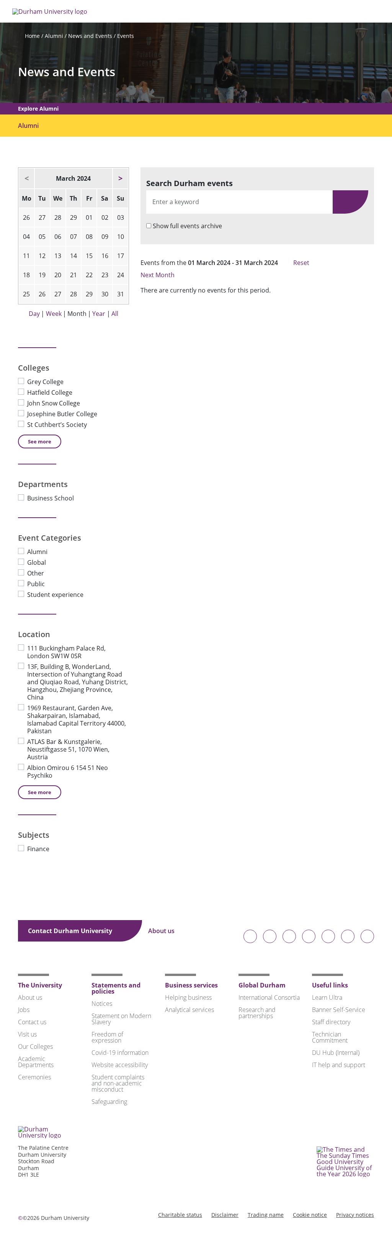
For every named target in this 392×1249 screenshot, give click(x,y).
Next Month (158, 275)
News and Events (90, 35)
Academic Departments (36, 1061)
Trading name (266, 1214)
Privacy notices (355, 1214)
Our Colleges (35, 1046)
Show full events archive (187, 226)
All (114, 314)
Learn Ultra (327, 997)
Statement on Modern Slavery (121, 1019)
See (39, 441)
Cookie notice (310, 1214)
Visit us (27, 1034)
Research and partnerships (257, 1012)
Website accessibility (119, 1065)
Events (125, 35)
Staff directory (331, 1022)
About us (162, 931)
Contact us (32, 1022)
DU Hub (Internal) (335, 1052)
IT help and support (338, 1065)
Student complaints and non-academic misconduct (117, 1083)
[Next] (120, 178)
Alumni (54, 35)
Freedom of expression (107, 1037)
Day (34, 314)
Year (98, 314)
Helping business (188, 997)
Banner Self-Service (338, 1009)
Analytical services (189, 1009)
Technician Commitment (330, 1037)
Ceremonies (34, 1077)
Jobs (23, 1009)
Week (54, 314)
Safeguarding (109, 1101)
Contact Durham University (71, 931)
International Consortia (269, 997)
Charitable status (180, 1214)
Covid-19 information (120, 1052)
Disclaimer (224, 1214)
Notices (101, 1003)
